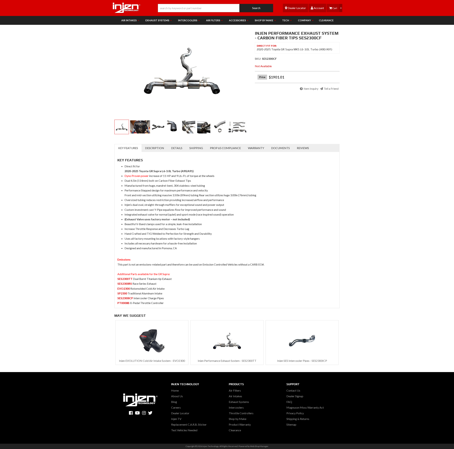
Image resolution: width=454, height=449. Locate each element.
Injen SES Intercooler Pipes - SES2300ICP (302, 360)
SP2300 (122, 293)
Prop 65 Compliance (225, 148)
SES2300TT (124, 278)
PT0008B (123, 303)
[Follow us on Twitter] (150, 413)
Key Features (128, 148)
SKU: (258, 58)
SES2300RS (124, 283)
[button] (215, 8)
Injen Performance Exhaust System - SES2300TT (227, 360)
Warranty (256, 148)
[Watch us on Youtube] (137, 413)
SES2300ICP (125, 298)
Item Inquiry (311, 88)
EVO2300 (123, 288)
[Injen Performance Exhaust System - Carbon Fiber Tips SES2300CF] (182, 70)
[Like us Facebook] (131, 413)
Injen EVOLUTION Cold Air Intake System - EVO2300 (152, 360)
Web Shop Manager (259, 446)
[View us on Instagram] (144, 413)
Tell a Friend (331, 88)
